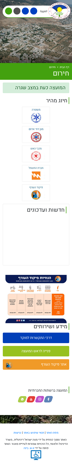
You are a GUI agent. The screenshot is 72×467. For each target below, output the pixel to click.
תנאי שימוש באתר (34, 433)
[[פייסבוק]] (25, 11)
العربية (43, 11)
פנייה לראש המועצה (36, 351)
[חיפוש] (33, 11)
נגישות (17, 433)
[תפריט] (8, 11)
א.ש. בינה (29, 448)
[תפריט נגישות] (16, 11)
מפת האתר (52, 433)
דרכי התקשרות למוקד (36, 337)
